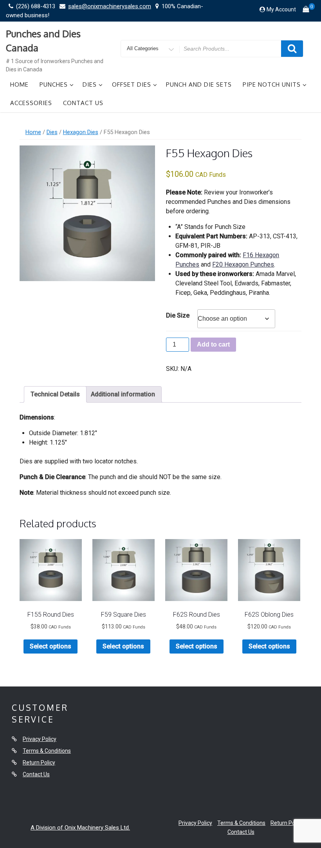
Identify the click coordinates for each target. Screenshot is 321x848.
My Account (281, 9)
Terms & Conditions (47, 751)
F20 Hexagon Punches (243, 264)
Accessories (31, 103)
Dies (90, 84)
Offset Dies (131, 84)
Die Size (177, 315)
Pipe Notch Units (272, 84)
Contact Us (83, 103)
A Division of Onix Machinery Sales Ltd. (80, 827)
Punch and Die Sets (199, 84)
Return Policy (39, 762)
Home (19, 84)
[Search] (292, 48)
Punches (54, 84)
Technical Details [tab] (55, 394)
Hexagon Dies (80, 132)
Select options (50, 646)
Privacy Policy (39, 739)
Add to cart (213, 344)
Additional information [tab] (123, 394)
